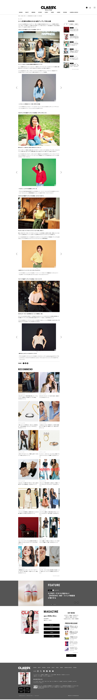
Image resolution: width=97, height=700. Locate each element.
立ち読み (51, 628)
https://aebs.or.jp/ (41, 688)
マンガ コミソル (36, 682)
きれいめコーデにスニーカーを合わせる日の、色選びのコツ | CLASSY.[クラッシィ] (49, 396)
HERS (45, 681)
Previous (75, 603)
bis (52, 681)
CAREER (58, 12)
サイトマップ (37, 695)
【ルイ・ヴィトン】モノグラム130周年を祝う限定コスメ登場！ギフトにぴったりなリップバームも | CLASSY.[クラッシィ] (28, 542)
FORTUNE (65, 12)
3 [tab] (39, 268)
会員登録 (42, 674)
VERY (40, 681)
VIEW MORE (71, 655)
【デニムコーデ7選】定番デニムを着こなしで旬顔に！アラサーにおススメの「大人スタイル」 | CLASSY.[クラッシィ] (49, 484)
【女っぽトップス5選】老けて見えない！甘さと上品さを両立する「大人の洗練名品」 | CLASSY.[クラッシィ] (28, 483)
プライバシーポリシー (30, 695)
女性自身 (61, 681)
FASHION (20, 12)
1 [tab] (37, 268)
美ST (50, 681)
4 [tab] (40, 268)
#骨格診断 (76, 618)
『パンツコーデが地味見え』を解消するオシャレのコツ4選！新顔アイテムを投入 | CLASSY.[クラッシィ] (28, 512)
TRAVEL (52, 12)
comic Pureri (74, 681)
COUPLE (46, 12)
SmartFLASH (65, 681)
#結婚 (71, 617)
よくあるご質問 (53, 674)
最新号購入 (52, 625)
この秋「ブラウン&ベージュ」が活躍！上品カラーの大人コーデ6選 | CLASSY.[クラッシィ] (28, 454)
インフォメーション (37, 674)
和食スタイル (56, 681)
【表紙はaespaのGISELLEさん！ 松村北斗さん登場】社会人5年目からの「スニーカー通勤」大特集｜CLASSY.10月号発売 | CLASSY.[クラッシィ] (74, 37)
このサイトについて (22, 695)
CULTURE (40, 12)
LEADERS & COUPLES (74, 12)
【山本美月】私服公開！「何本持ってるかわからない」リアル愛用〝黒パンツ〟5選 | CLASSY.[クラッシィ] (74, 65)
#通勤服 (70, 615)
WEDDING (33, 12)
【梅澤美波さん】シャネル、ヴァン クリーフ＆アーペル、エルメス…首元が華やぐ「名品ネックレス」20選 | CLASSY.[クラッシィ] (28, 571)
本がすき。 (41, 682)
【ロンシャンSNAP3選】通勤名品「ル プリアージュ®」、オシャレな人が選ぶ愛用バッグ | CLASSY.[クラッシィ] (74, 44)
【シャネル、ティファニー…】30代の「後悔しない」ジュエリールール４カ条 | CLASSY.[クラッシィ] (74, 58)
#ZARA (73, 618)
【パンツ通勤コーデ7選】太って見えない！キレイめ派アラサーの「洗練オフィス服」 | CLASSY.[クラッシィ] (49, 541)
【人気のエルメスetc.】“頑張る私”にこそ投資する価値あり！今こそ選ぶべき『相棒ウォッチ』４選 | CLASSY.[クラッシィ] (49, 426)
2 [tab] (38, 268)
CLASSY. (37, 681)
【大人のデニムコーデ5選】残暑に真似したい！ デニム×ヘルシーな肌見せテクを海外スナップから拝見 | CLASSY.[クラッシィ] (28, 397)
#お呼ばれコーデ (75, 615)
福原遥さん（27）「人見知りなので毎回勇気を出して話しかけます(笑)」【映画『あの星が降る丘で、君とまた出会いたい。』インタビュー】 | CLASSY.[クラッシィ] (74, 51)
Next (78, 603)
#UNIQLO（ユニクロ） (67, 618)
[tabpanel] (39, 91)
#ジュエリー (66, 615)
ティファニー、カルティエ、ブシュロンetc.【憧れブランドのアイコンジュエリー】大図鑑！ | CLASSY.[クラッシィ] (49, 455)
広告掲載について (47, 674)
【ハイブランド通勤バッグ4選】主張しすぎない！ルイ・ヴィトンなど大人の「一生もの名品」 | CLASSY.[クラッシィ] (49, 513)
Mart (48, 681)
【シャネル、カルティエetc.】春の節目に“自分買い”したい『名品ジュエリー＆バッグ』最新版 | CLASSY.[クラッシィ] (49, 571)
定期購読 (51, 632)
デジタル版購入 (51, 636)
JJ (34, 681)
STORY (43, 681)
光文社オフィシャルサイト (66, 674)
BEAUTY (27, 12)
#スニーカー (75, 617)
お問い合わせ (59, 674)
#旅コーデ (67, 617)
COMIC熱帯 (69, 681)
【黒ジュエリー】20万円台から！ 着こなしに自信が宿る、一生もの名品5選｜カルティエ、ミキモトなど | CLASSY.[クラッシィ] (27, 426)
